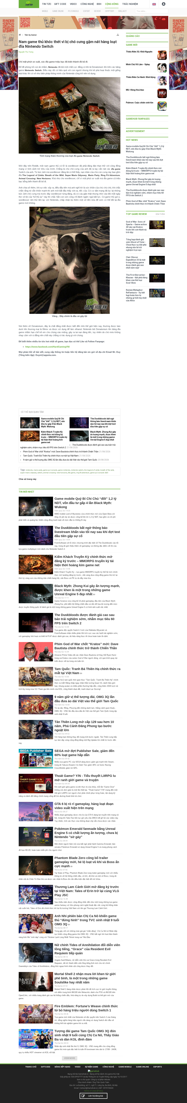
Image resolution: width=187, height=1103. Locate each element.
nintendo (29, 470)
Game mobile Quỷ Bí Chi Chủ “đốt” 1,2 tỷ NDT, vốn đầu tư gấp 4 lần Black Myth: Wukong (53, 422)
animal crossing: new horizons (55, 473)
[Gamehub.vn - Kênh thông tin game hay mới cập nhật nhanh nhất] (29, 4)
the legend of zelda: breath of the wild (99, 470)
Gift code (60, 4)
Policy (100, 1091)
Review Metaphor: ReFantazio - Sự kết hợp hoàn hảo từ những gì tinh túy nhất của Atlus (136, 295)
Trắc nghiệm (130, 4)
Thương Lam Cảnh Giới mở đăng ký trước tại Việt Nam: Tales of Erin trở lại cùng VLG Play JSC (86, 891)
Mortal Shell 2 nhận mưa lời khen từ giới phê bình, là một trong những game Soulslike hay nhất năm (85, 978)
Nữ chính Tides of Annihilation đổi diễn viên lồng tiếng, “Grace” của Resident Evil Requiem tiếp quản (87, 949)
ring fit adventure (82, 473)
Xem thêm (160, 214)
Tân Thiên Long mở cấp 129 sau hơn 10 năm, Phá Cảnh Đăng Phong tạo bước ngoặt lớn (84, 726)
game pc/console (50, 470)
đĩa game (71, 473)
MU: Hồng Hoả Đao (135, 90)
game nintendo (64, 470)
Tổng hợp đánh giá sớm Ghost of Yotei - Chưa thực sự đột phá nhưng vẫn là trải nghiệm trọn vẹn (136, 244)
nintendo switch (77, 470)
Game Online (142, 1067)
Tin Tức (46, 4)
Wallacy (122, 11)
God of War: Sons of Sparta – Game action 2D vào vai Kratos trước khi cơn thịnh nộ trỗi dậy (136, 227)
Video (73, 4)
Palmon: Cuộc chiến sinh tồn (139, 102)
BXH (99, 4)
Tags (22, 470)
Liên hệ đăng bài (95, 1096)
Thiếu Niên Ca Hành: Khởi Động (140, 77)
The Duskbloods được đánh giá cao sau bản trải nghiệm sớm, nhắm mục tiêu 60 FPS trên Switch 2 (84, 619)
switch (39, 473)
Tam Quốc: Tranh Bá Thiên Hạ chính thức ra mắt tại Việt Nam (51, 456)
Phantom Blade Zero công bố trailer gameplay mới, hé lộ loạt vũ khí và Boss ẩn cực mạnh (86, 862)
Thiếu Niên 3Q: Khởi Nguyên (139, 52)
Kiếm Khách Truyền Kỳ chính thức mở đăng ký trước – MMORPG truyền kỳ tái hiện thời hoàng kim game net (54, 437)
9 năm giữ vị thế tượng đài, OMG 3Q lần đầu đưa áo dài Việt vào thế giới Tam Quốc (60, 460)
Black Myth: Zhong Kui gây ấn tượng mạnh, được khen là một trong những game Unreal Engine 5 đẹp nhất (103, 436)
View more (69, 1058)
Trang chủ (30, 1067)
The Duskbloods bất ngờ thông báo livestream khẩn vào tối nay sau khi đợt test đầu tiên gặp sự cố (103, 422)
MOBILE (45, 11)
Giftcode (45, 1067)
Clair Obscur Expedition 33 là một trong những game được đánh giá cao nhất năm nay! (135, 262)
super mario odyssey (28, 473)
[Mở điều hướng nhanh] (117, 34)
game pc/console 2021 (99, 473)
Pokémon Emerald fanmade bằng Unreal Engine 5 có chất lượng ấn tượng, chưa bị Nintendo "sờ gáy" (86, 833)
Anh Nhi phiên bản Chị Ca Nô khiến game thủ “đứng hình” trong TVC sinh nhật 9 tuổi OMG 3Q (86, 920)
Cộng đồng (111, 4)
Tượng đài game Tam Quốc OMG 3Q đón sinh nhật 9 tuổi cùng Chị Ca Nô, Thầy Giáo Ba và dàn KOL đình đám (86, 1035)
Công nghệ (87, 4)
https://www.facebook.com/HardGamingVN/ (47, 346)
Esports (157, 1067)
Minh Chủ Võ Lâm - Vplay (138, 64)
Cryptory (109, 11)
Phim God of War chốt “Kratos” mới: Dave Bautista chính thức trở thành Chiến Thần (60, 451)
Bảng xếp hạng (62, 1067)
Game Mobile (124, 1067)
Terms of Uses (90, 1091)
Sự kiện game (91, 1067)
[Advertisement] (69, 384)
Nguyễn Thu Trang (26, 52)
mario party (38, 470)
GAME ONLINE (58, 11)
